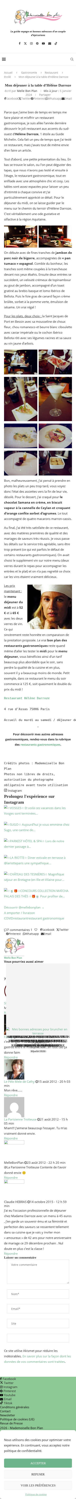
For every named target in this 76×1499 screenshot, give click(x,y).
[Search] (72, 59)
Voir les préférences (38, 1485)
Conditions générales (14, 1407)
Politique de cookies (36, 1494)
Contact (5, 1411)
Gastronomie (29, 72)
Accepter (38, 1463)
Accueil (8, 72)
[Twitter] (25, 43)
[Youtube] (43, 43)
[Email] (49, 43)
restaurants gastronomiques (40, 744)
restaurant (20, 918)
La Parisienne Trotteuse (20, 1119)
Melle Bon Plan (27, 91)
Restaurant (51, 72)
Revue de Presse (11, 1423)
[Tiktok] (56, 43)
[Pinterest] (37, 43)
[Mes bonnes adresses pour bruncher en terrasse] (38, 999)
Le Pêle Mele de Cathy (19, 1081)
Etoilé (7, 77)
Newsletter (7, 1415)
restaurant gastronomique (46, 918)
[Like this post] (35, 930)
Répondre (11, 1057)
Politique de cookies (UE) (17, 1419)
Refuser (38, 1474)
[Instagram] (31, 43)
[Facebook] (19, 43)
